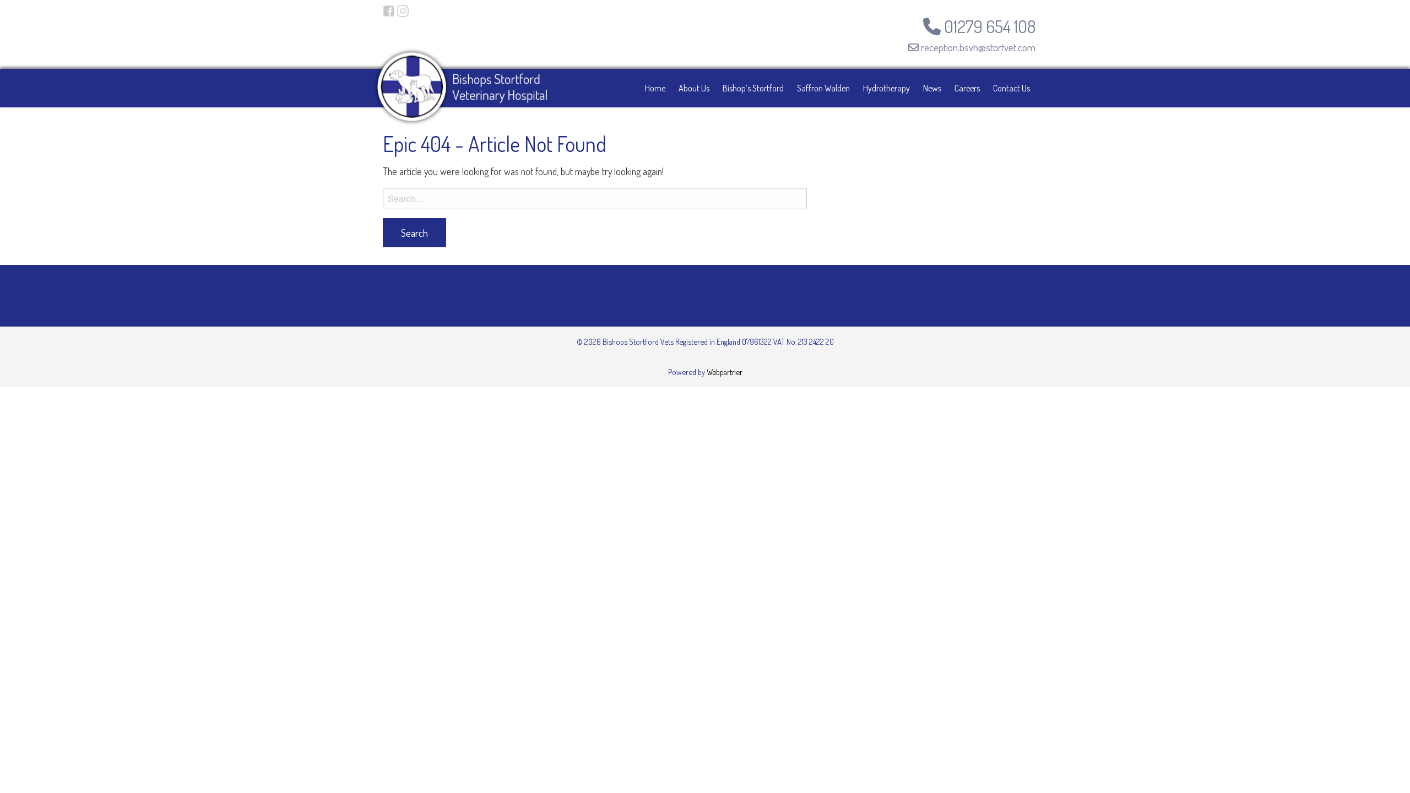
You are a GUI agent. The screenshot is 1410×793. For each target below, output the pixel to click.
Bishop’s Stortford (753, 88)
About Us (694, 88)
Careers (967, 88)
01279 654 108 (988, 26)
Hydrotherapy (886, 88)
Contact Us (1011, 88)
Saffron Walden (823, 88)
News (932, 88)
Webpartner (724, 372)
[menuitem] (655, 88)
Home (655, 88)
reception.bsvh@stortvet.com (977, 47)
